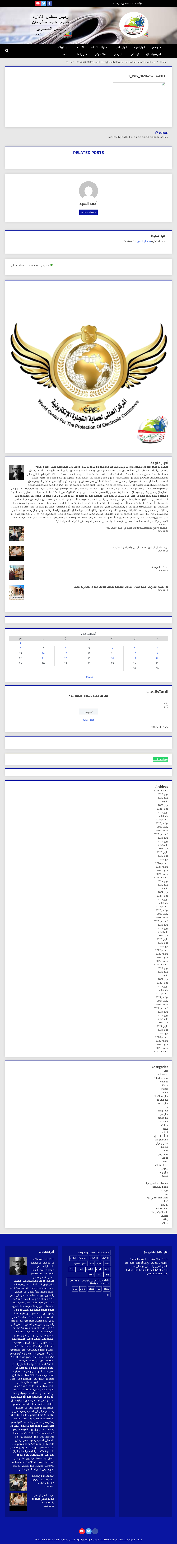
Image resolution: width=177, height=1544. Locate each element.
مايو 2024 (163, 888)
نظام (75, 1289)
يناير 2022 (163, 990)
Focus (165, 1085)
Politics (164, 1089)
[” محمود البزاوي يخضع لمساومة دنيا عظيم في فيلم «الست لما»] (18, 1483)
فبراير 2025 (162, 856)
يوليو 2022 (162, 968)
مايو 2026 (163, 801)
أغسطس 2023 (160, 921)
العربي (80, 1269)
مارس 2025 (162, 852)
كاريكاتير (164, 1205)
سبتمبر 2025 (162, 830)
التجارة (107, 1264)
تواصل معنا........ (160, 759)
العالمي (89, 1269)
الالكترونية (83, 1258)
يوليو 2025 (162, 837)
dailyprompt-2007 (86, 1253)
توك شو (135, 54)
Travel (165, 1092)
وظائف (164, 1219)
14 (43, 653)
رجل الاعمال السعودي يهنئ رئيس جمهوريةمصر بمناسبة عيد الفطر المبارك (90, 1281)
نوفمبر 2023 (162, 910)
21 (43, 658)
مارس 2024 (162, 895)
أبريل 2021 (163, 1022)
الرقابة (98, 1269)
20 (65, 658)
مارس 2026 (162, 808)
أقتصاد (80, 47)
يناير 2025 (163, 859)
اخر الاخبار (164, 1125)
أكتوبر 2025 (162, 827)
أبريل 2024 (163, 892)
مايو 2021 (163, 1019)
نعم (164, 703)
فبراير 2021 (162, 1030)
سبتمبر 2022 (162, 961)
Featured (163, 1081)
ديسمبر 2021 (161, 993)
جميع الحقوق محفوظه (130, 1539)
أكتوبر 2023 (162, 914)
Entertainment (161, 1078)
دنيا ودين (118, 54)
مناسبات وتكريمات (159, 1212)
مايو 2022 (163, 975)
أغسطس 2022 (160, 964)
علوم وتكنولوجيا (160, 1186)
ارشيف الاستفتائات (159, 727)
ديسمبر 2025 (161, 819)
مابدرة (82, 1289)
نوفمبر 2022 (162, 953)
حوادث (165, 1157)
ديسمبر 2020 (161, 1037)
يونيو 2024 (162, 885)
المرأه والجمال (153, 54)
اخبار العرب (139, 47)
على (98, 1289)
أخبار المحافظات (99, 47)
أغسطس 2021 (160, 1008)
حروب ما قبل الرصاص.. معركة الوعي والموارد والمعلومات (140, 547)
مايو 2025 (163, 845)
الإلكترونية (105, 1258)
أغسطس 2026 (160, 790)
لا (165, 706)
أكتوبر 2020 (162, 1044)
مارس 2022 (162, 982)
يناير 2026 (163, 816)
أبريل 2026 (163, 805)
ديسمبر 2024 (161, 863)
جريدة (91, 1275)
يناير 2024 (163, 903)
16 (157, 658)
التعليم (165, 1132)
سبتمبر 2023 (162, 917)
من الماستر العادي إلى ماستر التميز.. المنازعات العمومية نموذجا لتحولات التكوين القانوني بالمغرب (121, 586)
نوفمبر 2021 (162, 997)
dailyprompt (103, 1253)
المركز (72, 1269)
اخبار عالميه (121, 47)
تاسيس (100, 1275)
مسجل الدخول (144, 241)
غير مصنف (163, 1190)
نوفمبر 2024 (162, 866)
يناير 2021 (163, 1033)
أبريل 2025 (163, 848)
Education (163, 1074)
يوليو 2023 (162, 924)
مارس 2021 (162, 1026)
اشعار (165, 1128)
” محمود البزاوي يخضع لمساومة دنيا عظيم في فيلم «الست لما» (137, 527)
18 (112, 658)
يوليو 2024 (162, 881)
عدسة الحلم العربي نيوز (157, 1183)
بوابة (107, 1275)
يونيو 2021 (162, 1015)
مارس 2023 (162, 939)
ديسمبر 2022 (161, 950)
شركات (106, 1289)
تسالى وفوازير (161, 1143)
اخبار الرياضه (63, 47)
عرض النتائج (88, 720)
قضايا (165, 1201)
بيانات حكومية (161, 1139)
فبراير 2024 (162, 899)
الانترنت (73, 1258)
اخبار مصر (156, 47)
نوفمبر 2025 (162, 823)
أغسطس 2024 (160, 877)
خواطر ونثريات (161, 1165)
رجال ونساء (81, 54)
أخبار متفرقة (162, 1099)
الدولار (107, 1269)
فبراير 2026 (162, 812)
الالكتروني (94, 1258)
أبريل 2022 (163, 979)
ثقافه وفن (100, 54)
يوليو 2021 (162, 1011)
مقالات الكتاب (161, 1208)
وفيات (165, 1223)
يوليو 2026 (162, 794)
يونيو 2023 (162, 928)
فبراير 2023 (162, 943)
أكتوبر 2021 (162, 1001)
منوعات (164, 1215)
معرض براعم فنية (159, 567)
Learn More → (88, 212)
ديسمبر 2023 (161, 906)
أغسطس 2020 (160, 1051)
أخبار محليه (163, 1103)
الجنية (99, 1264)
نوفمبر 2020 (162, 1040)
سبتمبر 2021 (162, 1004)
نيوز (108, 1294)
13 (65, 653)
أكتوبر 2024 (162, 870)
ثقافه (165, 1150)
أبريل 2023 (163, 935)
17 (134, 658)
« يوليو (89, 676)
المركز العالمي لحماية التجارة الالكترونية (62, 1539)
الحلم (92, 1264)
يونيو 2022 (162, 972)
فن (166, 1194)
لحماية (91, 1289)
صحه (65, 54)
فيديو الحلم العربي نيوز (157, 1197)
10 (134, 653)
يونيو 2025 (162, 841)
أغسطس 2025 (160, 834)
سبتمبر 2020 (162, 1048)
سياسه (165, 1176)
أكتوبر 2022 (162, 957)
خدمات (165, 1161)
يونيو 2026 (162, 798)
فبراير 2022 (162, 986)
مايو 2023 (163, 932)
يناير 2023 (163, 946)
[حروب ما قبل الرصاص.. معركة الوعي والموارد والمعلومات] (18, 1502)
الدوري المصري (80, 1264)
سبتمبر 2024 (162, 874)
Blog (166, 1070)
